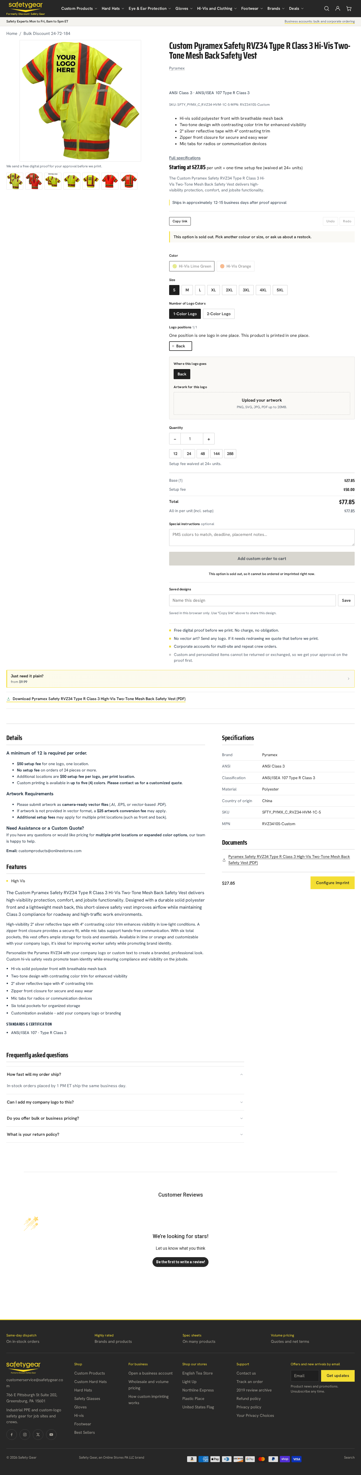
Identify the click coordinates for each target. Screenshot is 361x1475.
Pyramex (177, 68)
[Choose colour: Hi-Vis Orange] (33, 181)
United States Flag (198, 1407)
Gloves (181, 8)
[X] (38, 1434)
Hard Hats (111, 8)
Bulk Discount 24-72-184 (47, 33)
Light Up (189, 1381)
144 (216, 453)
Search (349, 1457)
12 (175, 453)
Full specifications (185, 157)
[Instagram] (25, 1434)
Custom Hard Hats (90, 1381)
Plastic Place (193, 1398)
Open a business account (150, 1373)
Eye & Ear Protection (147, 8)
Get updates (338, 1375)
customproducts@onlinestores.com (49, 850)
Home (11, 33)
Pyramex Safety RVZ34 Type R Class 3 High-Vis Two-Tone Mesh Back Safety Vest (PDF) (289, 859)
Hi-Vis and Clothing (214, 8)
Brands (273, 8)
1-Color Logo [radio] (185, 313)
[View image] (52, 181)
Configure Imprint (332, 882)
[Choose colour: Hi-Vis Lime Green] (14, 181)
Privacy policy (249, 1407)
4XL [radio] (263, 290)
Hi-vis (79, 1415)
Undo (330, 221)
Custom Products (77, 8)
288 (230, 453)
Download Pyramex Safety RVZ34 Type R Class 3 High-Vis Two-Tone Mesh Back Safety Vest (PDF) (99, 698)
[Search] (326, 8)
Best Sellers (84, 1432)
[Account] (338, 8)
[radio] (192, 266)
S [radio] (174, 290)
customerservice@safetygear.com (34, 1383)
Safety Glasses (87, 1398)
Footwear (249, 8)
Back (180, 346)
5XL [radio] (280, 290)
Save (346, 600)
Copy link (180, 221)
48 (203, 453)
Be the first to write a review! (180, 1262)
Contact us (246, 1373)
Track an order (250, 1381)
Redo (347, 221)
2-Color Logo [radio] (219, 313)
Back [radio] (182, 374)
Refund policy (249, 1398)
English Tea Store (197, 1373)
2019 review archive (254, 1390)
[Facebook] (11, 1434)
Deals (294, 8)
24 (189, 453)
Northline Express (198, 1390)
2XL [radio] (229, 290)
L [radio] (200, 290)
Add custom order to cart (262, 558)
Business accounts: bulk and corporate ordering (320, 21)
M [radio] (187, 290)
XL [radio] (213, 290)
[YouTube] (51, 1434)
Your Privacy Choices (255, 1415)
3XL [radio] (246, 290)
